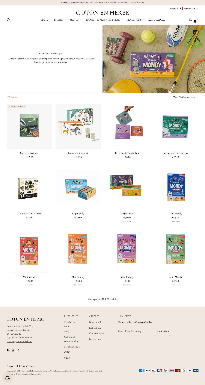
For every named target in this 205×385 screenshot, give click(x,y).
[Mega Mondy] (126, 186)
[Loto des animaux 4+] (78, 126)
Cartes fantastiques (29, 152)
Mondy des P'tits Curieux (175, 152)
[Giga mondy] (78, 186)
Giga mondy (78, 213)
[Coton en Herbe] (102, 12)
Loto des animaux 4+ (78, 152)
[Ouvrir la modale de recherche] (8, 20)
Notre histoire (96, 322)
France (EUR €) (190, 8)
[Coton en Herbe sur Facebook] (8, 351)
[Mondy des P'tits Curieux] (175, 126)
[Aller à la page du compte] (190, 20)
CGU (67, 358)
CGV (66, 352)
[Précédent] (51, 2)
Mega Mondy (126, 213)
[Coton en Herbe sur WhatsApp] (18, 351)
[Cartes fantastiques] (29, 126)
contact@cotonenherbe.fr (19, 341)
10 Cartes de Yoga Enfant (127, 152)
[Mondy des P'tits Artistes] (29, 186)
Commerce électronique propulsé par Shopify (24, 374)
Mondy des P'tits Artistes (29, 213)
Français (173, 8)
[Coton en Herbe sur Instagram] (13, 351)
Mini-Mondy (175, 213)
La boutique (95, 327)
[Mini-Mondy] (175, 186)
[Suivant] (154, 2)
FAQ (66, 331)
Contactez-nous (96, 333)
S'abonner (163, 331)
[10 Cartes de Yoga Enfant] (126, 126)
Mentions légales (72, 346)
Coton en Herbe (27, 371)
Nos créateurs (95, 339)
